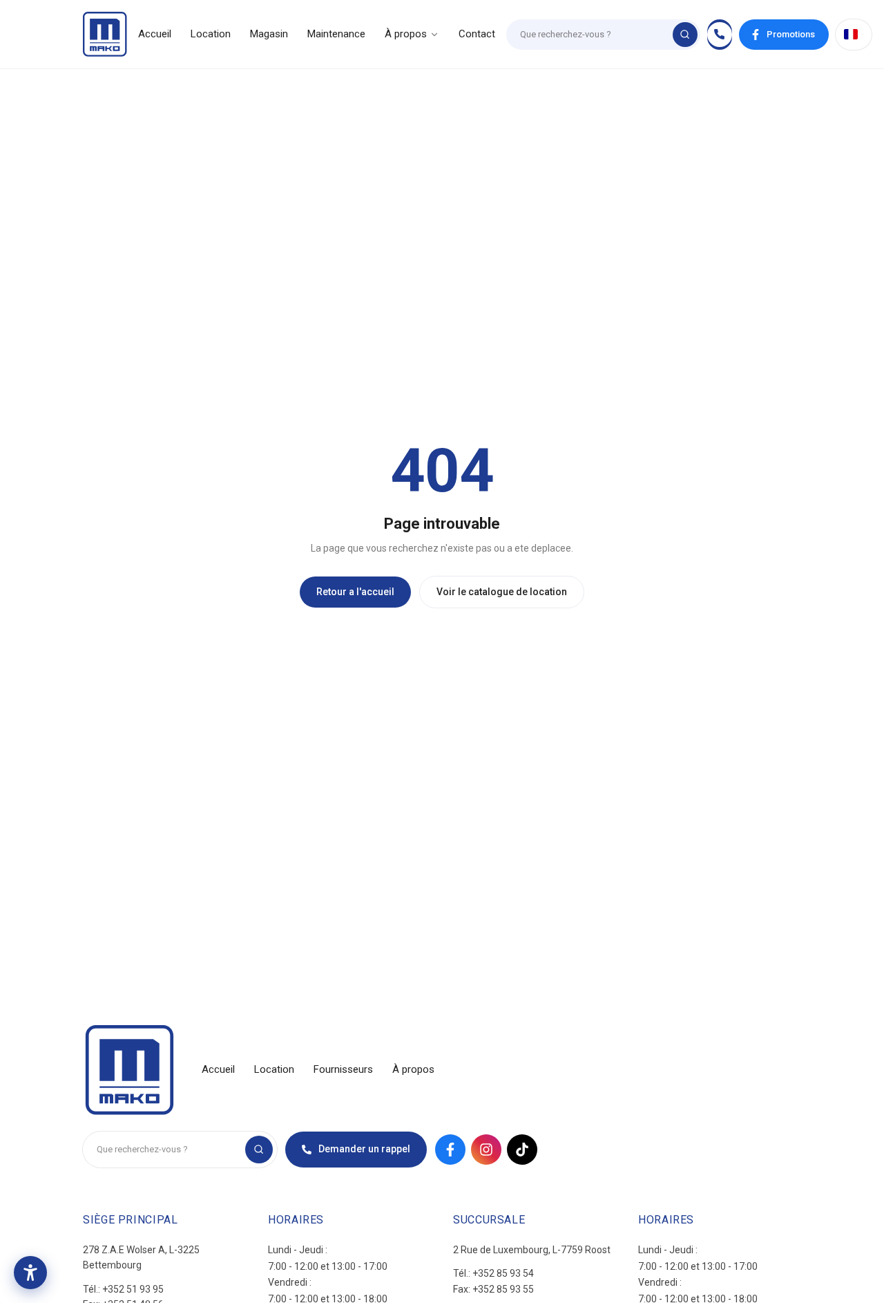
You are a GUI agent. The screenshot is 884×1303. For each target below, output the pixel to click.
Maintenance (336, 34)
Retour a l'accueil (355, 591)
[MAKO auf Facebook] (450, 1149)
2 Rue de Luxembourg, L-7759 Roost (532, 1249)
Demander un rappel (364, 1148)
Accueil (154, 34)
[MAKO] (105, 34)
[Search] (685, 34)
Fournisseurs (343, 1069)
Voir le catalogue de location (501, 591)
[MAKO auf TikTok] (522, 1149)
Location (211, 34)
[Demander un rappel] (719, 34)
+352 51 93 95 (133, 1289)
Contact (477, 34)
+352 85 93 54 (503, 1273)
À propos (406, 34)
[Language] (854, 34)
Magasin (269, 34)
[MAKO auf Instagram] (486, 1149)
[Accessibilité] (30, 1272)
